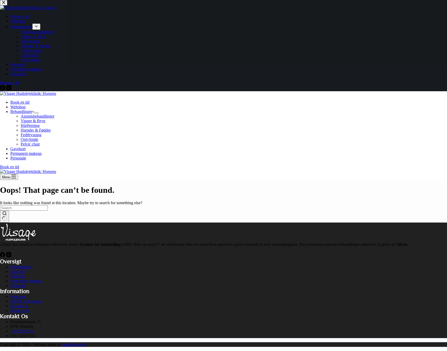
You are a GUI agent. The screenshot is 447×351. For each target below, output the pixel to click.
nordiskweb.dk (74, 344)
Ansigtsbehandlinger (37, 116)
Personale (18, 158)
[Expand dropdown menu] (36, 113)
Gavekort (18, 149)
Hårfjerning (30, 125)
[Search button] (4, 217)
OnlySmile (29, 139)
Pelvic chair (30, 144)
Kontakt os (19, 306)
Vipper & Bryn (33, 121)
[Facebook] (3, 256)
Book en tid (19, 102)
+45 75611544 (22, 331)
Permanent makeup (26, 153)
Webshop (18, 107)
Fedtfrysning (31, 135)
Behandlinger (21, 111)
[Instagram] (8, 256)
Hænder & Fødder (36, 130)
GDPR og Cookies (25, 301)
